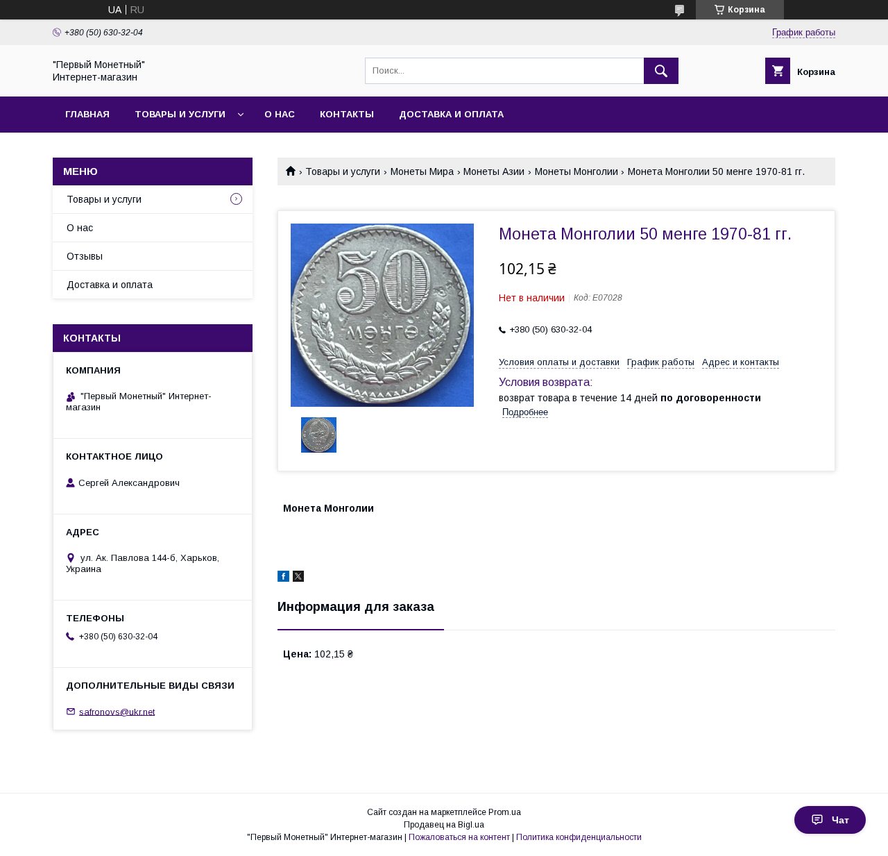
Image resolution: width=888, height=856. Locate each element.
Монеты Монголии (576, 171)
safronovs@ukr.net (117, 711)
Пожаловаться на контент (459, 837)
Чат (840, 819)
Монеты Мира (422, 171)
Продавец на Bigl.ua (444, 825)
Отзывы (85, 256)
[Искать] (661, 71)
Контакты (347, 114)
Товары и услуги (180, 114)
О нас (279, 114)
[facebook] (283, 578)
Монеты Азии (493, 171)
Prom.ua (504, 812)
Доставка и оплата (451, 114)
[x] (298, 578)
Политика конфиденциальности (579, 837)
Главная (87, 114)
